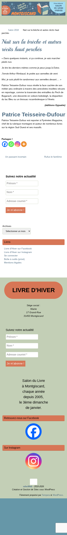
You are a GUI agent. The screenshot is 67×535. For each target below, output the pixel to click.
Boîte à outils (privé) (14, 259)
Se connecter (11, 255)
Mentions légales (12, 262)
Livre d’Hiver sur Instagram (18, 252)
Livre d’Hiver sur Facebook (18, 248)
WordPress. (58, 495)
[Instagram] (17, 144)
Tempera (46, 495)
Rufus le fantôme (53, 156)
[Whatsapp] (11, 144)
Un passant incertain (15, 156)
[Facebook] (5, 144)
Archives (6, 226)
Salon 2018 (13, 30)
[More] (24, 144)
